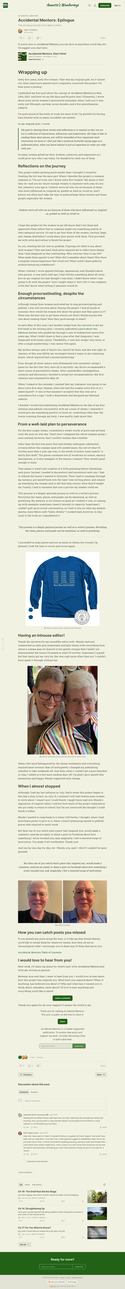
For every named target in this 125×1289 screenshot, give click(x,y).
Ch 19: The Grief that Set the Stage (37, 1191)
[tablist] (28, 1092)
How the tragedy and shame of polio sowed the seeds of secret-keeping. (48, 1195)
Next (99, 1074)
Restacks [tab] (34, 1092)
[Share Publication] (95, 5)
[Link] (15, 72)
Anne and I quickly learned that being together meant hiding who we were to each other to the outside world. (50, 1213)
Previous (27, 1074)
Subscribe (104, 5)
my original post (30, 123)
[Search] (89, 5)
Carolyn (94, 232)
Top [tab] (21, 1185)
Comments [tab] (24, 1092)
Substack (53, 1286)
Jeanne (27, 236)
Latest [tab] (27, 1185)
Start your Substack (58, 1282)
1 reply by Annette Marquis (37, 1161)
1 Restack (39, 1057)
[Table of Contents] (2, 644)
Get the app (72, 1282)
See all (23, 1244)
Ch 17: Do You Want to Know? (34, 1227)
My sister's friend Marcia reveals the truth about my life (41, 1231)
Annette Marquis (30, 30)
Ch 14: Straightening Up (31, 1208)
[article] (62, 1196)
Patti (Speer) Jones (31, 1133)
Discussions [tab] (36, 1185)
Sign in (117, 5)
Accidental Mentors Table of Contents (40, 952)
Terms (68, 1277)
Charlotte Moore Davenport (35, 1114)
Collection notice (77, 1277)
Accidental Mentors (28, 16)
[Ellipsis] (106, 1114)
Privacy (62, 1277)
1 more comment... (25, 1172)
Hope (103, 232)
